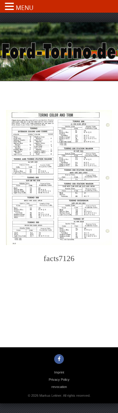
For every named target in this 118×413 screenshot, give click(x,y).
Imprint (59, 372)
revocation (59, 387)
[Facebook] (59, 359)
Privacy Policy (59, 379)
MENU (25, 8)
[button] (10, 7)
